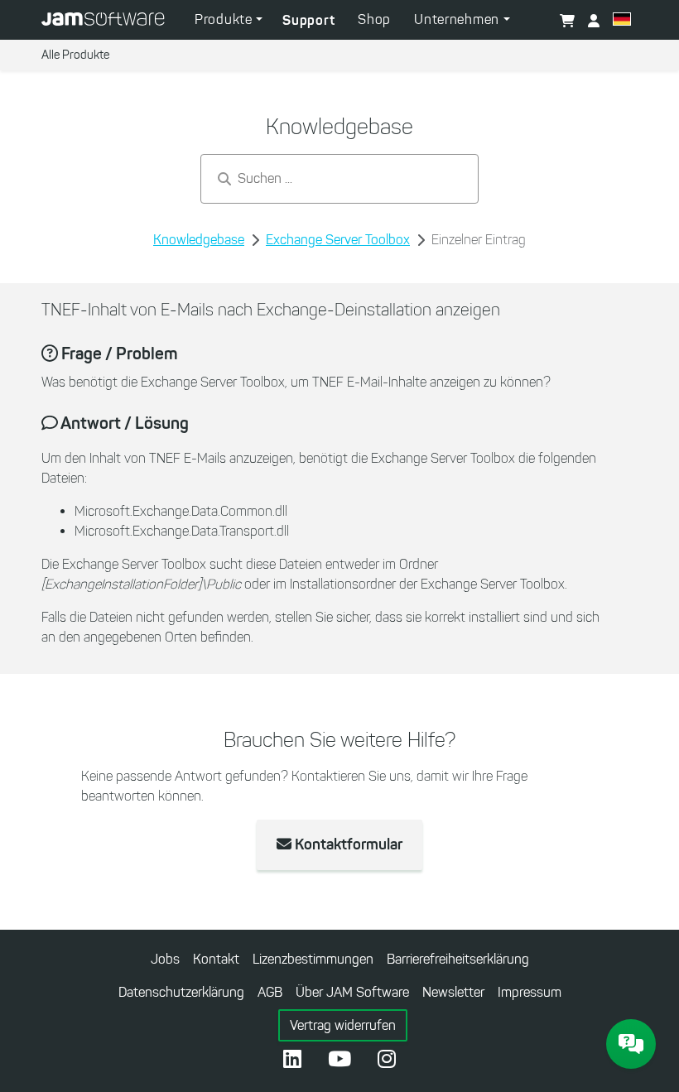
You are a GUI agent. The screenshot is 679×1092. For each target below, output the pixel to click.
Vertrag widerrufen (343, 1025)
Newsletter (453, 992)
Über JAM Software (352, 992)
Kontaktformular (346, 844)
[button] (622, 21)
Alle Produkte (75, 55)
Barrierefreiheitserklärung (458, 959)
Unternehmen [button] (458, 19)
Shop (374, 19)
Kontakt (216, 959)
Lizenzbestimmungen (313, 959)
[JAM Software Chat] (631, 1044)
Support (308, 20)
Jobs (165, 959)
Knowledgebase (198, 240)
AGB (270, 992)
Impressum (529, 992)
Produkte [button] (225, 19)
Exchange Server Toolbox (338, 240)
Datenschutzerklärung (181, 992)
